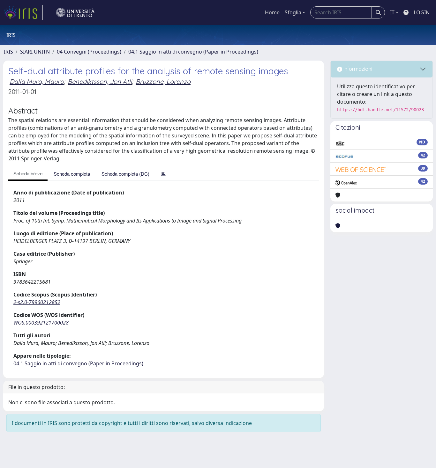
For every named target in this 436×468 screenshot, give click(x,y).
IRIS (8, 51)
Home (272, 12)
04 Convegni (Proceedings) (89, 51)
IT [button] (392, 12)
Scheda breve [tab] (27, 173)
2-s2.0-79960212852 (36, 302)
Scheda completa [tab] (72, 173)
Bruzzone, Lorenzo (163, 81)
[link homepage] (23, 12)
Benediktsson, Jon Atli (100, 81)
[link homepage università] (75, 12)
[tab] (163, 173)
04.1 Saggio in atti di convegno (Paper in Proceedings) (193, 51)
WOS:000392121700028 (41, 322)
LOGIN (422, 12)
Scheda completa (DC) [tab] (125, 173)
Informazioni (357, 69)
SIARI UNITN (35, 51)
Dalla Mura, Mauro (37, 81)
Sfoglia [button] (293, 12)
